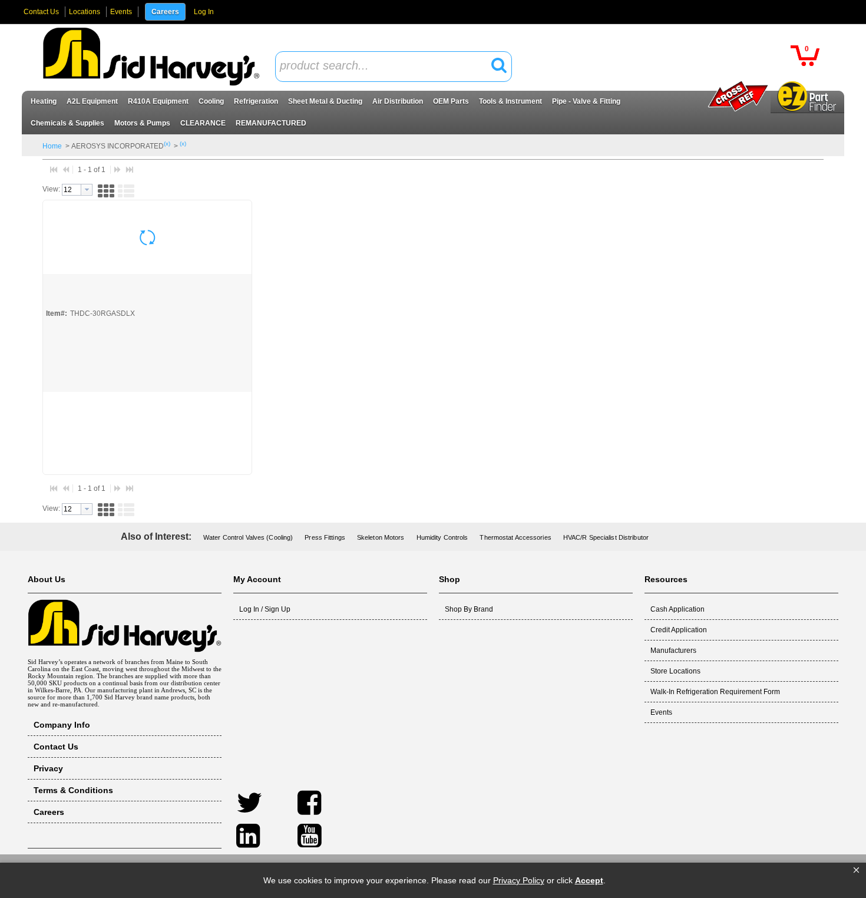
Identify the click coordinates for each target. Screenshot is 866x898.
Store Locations (675, 671)
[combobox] (393, 66)
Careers (165, 12)
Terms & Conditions (73, 790)
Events (121, 12)
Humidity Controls (442, 537)
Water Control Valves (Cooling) (248, 537)
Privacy (48, 768)
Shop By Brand (469, 609)
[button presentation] (86, 189)
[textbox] (387, 66)
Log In (204, 12)
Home (52, 146)
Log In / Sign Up (264, 609)
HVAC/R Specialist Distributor (606, 537)
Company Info (62, 724)
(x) (167, 143)
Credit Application (678, 630)
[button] (856, 870)
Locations (84, 12)
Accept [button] (589, 880)
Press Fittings (325, 537)
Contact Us (41, 12)
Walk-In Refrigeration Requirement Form (715, 692)
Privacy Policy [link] (518, 880)
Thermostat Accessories (515, 537)
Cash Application (677, 609)
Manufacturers (673, 650)
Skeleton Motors (381, 537)
